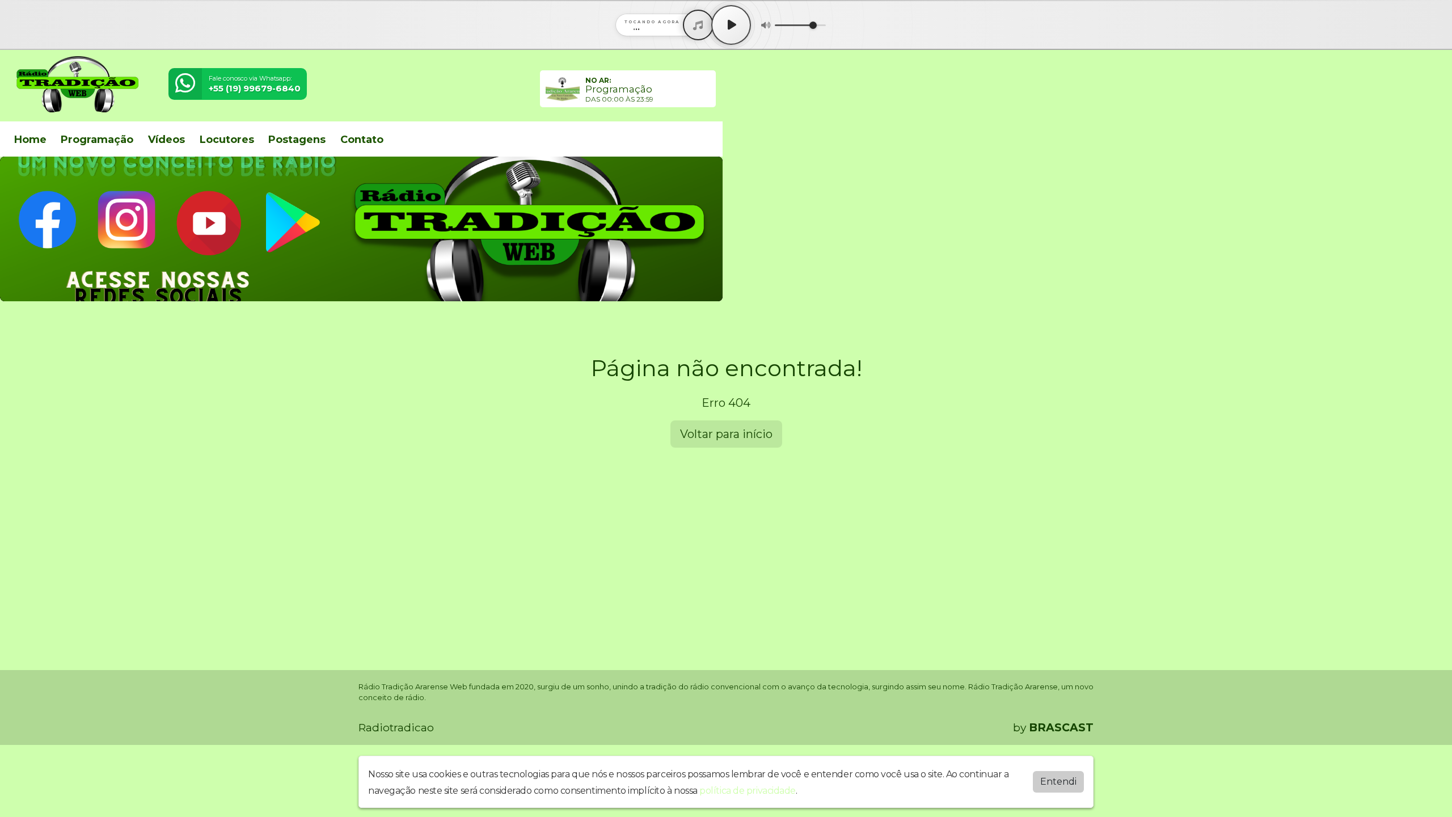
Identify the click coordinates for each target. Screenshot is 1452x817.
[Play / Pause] (731, 25)
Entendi (1058, 781)
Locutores (227, 139)
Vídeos (166, 139)
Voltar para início (726, 434)
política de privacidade (747, 790)
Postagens (297, 139)
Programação (97, 139)
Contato (361, 139)
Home (30, 139)
